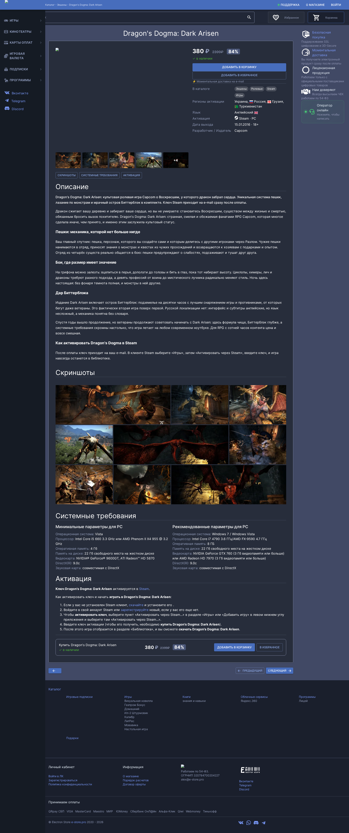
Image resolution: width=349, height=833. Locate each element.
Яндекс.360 (249, 700)
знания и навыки (194, 700)
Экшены (62, 4)
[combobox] (139, 17)
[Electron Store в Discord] (256, 824)
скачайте (136, 605)
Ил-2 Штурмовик (136, 713)
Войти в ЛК (55, 776)
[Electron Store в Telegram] (263, 824)
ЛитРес (129, 721)
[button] (122, 99)
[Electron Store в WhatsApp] (248, 824)
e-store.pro (78, 822)
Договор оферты (134, 784)
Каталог (54, 689)
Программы (307, 696)
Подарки (72, 738)
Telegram (245, 785)
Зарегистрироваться (62, 780)
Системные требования (99, 175)
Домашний (131, 709)
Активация (131, 175)
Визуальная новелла (138, 700)
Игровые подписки (79, 696)
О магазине (315, 4)
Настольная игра (136, 729)
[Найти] (249, 17)
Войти (336, 4)
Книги (186, 696)
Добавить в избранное (239, 75)
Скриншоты (67, 175)
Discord (244, 789)
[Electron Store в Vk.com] (241, 824)
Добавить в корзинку (239, 67)
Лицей (303, 700)
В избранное (270, 647)
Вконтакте (246, 781)
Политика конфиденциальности (70, 784)
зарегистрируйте (134, 610)
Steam (144, 589)
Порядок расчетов (136, 780)
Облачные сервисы (254, 696)
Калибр (129, 717)
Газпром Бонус (134, 705)
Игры (128, 696)
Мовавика (131, 725)
